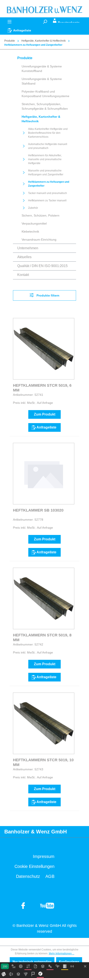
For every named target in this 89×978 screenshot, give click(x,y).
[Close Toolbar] (85, 966)
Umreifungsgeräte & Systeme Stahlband (42, 81)
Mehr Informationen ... (61, 953)
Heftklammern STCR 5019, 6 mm (42, 387)
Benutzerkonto (69, 22)
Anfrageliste (46, 427)
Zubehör (33, 207)
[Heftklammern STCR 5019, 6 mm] (43, 348)
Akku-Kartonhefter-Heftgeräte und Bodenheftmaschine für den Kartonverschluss (48, 132)
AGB (49, 876)
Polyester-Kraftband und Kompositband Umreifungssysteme (45, 94)
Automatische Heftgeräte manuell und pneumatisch (47, 146)
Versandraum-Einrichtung (39, 239)
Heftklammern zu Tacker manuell (47, 200)
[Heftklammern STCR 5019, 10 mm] (43, 723)
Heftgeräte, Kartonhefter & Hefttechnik (41, 119)
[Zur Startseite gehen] (44, 9)
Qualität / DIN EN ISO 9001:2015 (42, 266)
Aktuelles (24, 257)
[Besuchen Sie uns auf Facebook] (47, 905)
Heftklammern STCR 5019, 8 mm (42, 637)
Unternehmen (27, 248)
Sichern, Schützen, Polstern (40, 215)
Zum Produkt (44, 414)
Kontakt (23, 275)
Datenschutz (28, 876)
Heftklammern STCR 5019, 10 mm (43, 762)
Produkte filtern (47, 295)
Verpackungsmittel (34, 223)
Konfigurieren (69, 961)
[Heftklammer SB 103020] (43, 473)
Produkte (24, 58)
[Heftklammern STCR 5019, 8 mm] (43, 598)
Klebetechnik (30, 231)
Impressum (43, 856)
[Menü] (9, 21)
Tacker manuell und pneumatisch (47, 193)
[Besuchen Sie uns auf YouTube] (23, 905)
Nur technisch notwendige (32, 961)
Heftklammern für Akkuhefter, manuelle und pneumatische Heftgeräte (45, 159)
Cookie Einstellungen (34, 866)
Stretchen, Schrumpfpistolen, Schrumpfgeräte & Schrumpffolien (45, 106)
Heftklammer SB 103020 (38, 510)
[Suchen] (45, 21)
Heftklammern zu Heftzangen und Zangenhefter (48, 183)
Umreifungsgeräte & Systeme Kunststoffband (42, 69)
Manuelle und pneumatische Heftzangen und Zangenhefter (45, 172)
